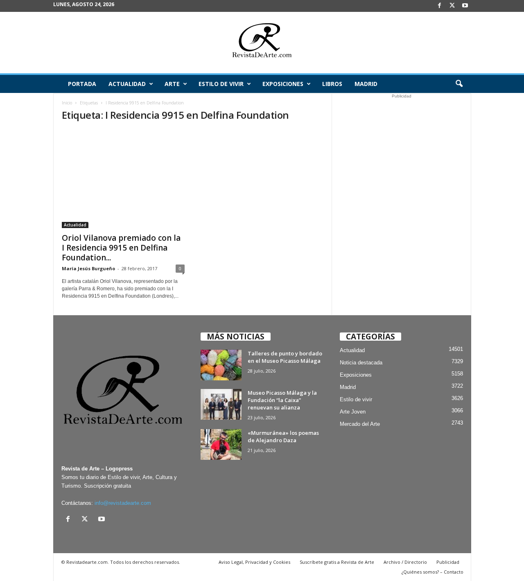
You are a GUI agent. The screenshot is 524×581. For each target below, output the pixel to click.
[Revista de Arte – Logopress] (262, 42)
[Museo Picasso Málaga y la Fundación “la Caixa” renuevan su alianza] (221, 404)
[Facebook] (440, 6)
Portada (82, 84)
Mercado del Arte (360, 424)
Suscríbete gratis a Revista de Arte (337, 562)
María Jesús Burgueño (88, 268)
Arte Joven (353, 412)
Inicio (67, 103)
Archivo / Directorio (405, 562)
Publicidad (447, 562)
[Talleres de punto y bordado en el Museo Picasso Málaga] (221, 365)
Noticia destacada (361, 362)
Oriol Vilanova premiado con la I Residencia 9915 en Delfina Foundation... (121, 248)
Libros (332, 84)
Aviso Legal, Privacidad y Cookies (254, 562)
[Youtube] (465, 6)
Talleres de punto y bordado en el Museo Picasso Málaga (285, 357)
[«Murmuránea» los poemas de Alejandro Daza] (221, 444)
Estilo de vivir (221, 84)
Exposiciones (282, 84)
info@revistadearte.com (123, 503)
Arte (172, 84)
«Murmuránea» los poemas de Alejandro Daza (283, 436)
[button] (459, 84)
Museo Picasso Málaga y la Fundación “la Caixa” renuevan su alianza (282, 400)
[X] (452, 6)
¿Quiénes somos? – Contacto (432, 572)
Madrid (366, 84)
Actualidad (127, 84)
